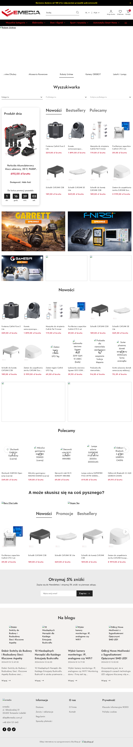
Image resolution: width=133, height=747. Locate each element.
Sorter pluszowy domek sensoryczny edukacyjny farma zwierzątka (121, 369)
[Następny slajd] (127, 48)
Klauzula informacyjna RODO (115, 707)
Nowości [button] (44, 514)
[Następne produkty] (125, 449)
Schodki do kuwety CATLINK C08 (97, 188)
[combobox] (22, 97)
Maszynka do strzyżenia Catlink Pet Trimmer (99, 147)
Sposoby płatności (44, 721)
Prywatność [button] (108, 700)
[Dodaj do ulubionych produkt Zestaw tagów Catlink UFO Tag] (62, 342)
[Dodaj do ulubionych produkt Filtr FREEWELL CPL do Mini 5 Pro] (128, 441)
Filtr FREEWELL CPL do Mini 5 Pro (119, 474)
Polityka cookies (109, 711)
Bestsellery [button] (87, 514)
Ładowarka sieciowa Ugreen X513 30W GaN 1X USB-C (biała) (77, 369)
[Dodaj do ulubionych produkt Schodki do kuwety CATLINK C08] (106, 162)
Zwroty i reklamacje (44, 711)
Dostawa (39, 707)
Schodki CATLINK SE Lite (76, 188)
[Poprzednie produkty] (7, 449)
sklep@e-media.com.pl (12, 717)
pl (86, 12)
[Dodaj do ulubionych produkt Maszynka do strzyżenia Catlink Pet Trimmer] (106, 120)
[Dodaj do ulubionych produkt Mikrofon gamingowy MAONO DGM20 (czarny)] (22, 441)
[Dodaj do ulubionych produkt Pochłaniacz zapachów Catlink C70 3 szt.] (128, 120)
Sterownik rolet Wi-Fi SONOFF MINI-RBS (36, 474)
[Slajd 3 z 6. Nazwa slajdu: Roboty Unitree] (66, 48)
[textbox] (5, 97)
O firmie (73, 707)
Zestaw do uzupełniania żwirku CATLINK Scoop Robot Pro (121, 188)
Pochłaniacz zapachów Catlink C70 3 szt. (121, 147)
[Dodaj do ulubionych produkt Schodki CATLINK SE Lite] (84, 162)
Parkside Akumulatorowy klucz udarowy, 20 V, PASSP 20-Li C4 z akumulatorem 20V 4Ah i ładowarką (21, 167)
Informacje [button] (42, 700)
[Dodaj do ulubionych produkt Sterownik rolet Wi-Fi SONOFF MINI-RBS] (49, 441)
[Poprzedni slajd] (6, 48)
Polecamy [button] (66, 430)
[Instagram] (9, 729)
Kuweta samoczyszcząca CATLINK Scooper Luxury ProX (75, 147)
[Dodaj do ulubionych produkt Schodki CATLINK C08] (62, 162)
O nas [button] (72, 700)
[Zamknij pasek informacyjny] (130, 3)
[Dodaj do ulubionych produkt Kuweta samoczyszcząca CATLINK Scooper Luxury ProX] (84, 120)
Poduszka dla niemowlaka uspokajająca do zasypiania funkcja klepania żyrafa (97, 369)
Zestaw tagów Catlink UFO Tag (54, 369)
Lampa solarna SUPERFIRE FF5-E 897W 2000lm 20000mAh (65, 474)
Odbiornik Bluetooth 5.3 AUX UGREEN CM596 (93, 474)
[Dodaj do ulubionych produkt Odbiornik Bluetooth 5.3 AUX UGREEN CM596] (102, 441)
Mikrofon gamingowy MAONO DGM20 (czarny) (12, 474)
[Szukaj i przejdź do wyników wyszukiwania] (77, 13)
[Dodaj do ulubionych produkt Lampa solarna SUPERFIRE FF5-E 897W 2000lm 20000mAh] (75, 441)
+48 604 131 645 (10, 722)
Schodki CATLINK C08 (55, 187)
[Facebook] (4, 729)
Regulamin (40, 716)
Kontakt (72, 711)
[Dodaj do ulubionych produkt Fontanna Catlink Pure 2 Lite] (62, 120)
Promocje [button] (64, 514)
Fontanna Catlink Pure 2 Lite (55, 147)
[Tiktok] (14, 729)
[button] (17, 23)
